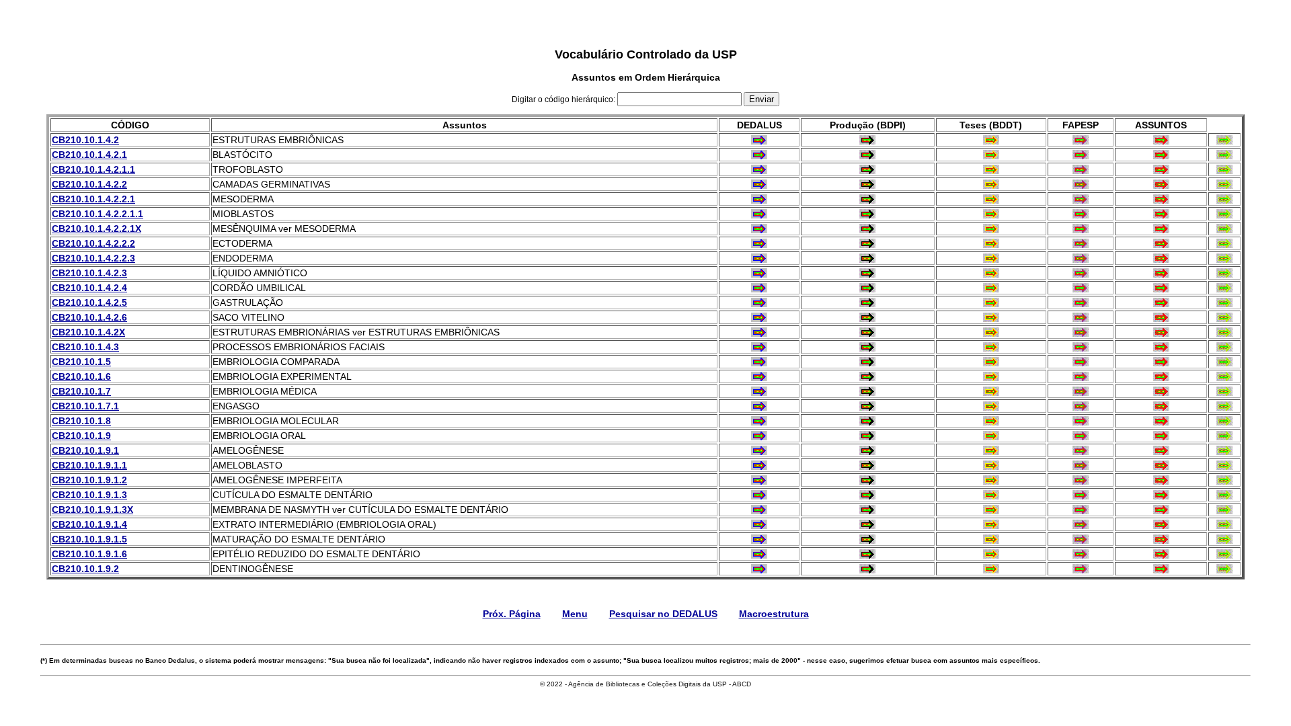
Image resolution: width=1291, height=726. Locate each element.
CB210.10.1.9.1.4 (89, 524)
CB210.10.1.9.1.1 (89, 465)
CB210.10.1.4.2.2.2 (93, 243)
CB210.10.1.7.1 (85, 406)
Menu (575, 613)
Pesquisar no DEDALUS (663, 613)
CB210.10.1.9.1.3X (92, 509)
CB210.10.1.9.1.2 (89, 480)
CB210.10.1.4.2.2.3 (93, 258)
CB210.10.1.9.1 (85, 450)
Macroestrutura (774, 613)
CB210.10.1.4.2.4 (89, 287)
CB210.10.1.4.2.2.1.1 (97, 213)
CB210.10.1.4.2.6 (89, 317)
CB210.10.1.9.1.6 (89, 554)
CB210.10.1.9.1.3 (89, 494)
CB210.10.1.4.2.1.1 (93, 169)
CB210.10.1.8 (81, 420)
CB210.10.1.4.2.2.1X (96, 228)
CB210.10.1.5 (81, 361)
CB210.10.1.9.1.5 (89, 539)
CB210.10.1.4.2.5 (89, 302)
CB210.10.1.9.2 (85, 568)
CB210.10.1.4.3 (85, 346)
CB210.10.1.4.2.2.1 (93, 199)
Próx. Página (512, 613)
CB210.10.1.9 (81, 435)
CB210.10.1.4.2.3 (89, 273)
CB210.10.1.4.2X (88, 332)
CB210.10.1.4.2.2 (89, 184)
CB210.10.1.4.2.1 (89, 154)
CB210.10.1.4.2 (85, 139)
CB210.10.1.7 (81, 391)
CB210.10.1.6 (81, 376)
